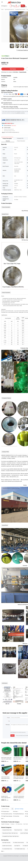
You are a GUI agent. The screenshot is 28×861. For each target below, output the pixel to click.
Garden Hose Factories (7, 845)
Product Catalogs (19, 808)
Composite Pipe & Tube (7, 830)
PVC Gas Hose (16, 816)
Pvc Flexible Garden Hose (20, 848)
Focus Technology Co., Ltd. (16, 855)
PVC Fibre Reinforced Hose (6, 813)
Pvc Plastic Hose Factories (18, 842)
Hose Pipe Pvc (17, 845)
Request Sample (22, 72)
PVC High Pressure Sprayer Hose (8, 816)
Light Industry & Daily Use (9, 9)
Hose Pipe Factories (6, 842)
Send (12, 735)
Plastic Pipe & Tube (18, 830)
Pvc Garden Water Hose (7, 848)
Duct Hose (15, 811)
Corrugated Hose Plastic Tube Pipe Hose (10, 836)
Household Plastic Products (20, 9)
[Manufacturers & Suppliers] (14, 2)
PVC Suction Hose (5, 811)
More (2, 851)
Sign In (3, 132)
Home (2, 9)
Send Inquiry (13, 69)
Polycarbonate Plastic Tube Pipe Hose (10, 833)
